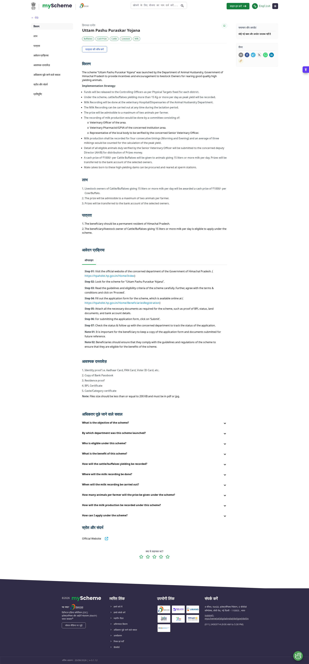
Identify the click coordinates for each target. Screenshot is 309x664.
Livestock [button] (126, 38)
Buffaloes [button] (88, 38)
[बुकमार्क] (224, 25)
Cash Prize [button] (102, 38)
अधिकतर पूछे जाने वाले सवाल (125, 629)
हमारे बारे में (118, 606)
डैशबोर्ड (117, 647)
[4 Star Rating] (161, 557)
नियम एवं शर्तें (119, 641)
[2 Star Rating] (148, 557)
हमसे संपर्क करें (119, 612)
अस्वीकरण (118, 635)
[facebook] (247, 54)
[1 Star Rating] (141, 557)
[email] (241, 54)
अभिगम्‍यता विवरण (121, 624)
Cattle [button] (114, 38)
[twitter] (259, 54)
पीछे (36, 17)
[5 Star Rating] (168, 557)
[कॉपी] (241, 61)
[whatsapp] (265, 54)
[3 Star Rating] (154, 557)
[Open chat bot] (298, 656)
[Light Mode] (275, 6)
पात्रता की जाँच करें (94, 49)
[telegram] (253, 54)
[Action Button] (57, 6)
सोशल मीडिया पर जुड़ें (73, 625)
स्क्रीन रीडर (119, 618)
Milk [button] (136, 38)
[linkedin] (271, 54)
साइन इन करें (236, 6)
